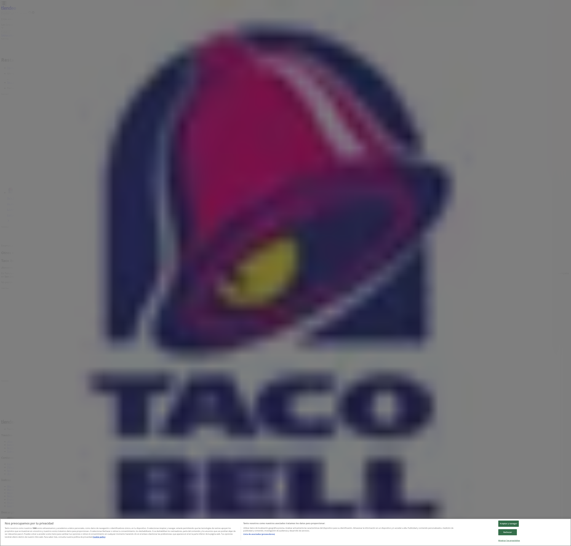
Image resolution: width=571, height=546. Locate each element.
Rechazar (507, 532)
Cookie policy (99, 537)
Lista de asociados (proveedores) (259, 534)
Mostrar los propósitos (509, 540)
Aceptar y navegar (508, 523)
